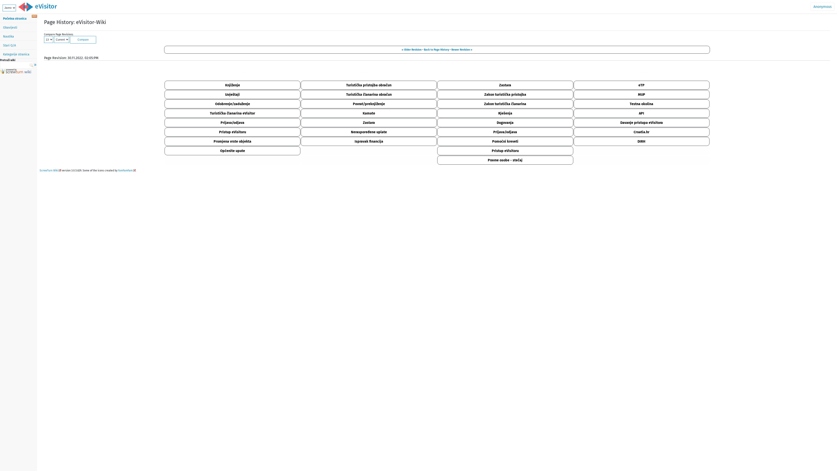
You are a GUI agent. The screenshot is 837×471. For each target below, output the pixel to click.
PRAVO (505, 72)
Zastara (505, 85)
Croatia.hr (641, 132)
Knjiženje (232, 85)
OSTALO (641, 72)
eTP (641, 85)
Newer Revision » (461, 49)
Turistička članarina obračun (369, 94)
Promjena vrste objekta (232, 141)
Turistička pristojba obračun (368, 85)
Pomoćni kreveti (505, 141)
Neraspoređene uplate (369, 132)
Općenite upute (232, 151)
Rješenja (505, 113)
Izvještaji (232, 94)
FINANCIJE (369, 72)
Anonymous (822, 7)
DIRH (641, 141)
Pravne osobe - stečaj (505, 160)
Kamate (369, 113)
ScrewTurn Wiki (49, 170)
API (641, 113)
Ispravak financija (369, 141)
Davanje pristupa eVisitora (641, 123)
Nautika (8, 36)
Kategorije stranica (16, 54)
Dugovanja (505, 123)
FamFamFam (125, 170)
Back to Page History (436, 49)
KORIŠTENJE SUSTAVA (232, 72)
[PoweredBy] (15, 73)
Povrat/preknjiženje (369, 104)
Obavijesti (10, 27)
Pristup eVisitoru (232, 132)
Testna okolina (641, 104)
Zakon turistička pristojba (505, 94)
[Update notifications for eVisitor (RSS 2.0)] (34, 16)
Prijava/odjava (232, 123)
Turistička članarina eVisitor (232, 113)
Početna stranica (15, 18)
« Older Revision (412, 49)
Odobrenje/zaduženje (232, 104)
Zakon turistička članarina (505, 104)
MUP (641, 94)
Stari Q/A (9, 45)
